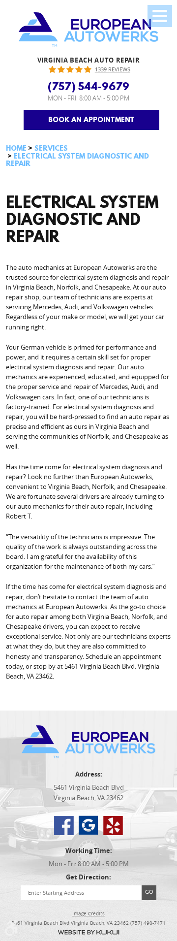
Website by (88, 932)
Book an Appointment (91, 120)
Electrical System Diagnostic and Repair (77, 160)
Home (16, 148)
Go (149, 891)
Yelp (113, 825)
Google (88, 825)
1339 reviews (112, 69)
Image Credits (88, 913)
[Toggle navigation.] (160, 16)
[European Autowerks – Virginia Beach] (89, 29)
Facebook (64, 825)
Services (51, 148)
